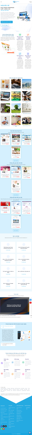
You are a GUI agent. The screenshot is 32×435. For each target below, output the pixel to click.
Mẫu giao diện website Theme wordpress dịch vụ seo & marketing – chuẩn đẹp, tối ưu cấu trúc (26, 211)
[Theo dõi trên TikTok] (4, 426)
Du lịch (26, 388)
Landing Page (24, 390)
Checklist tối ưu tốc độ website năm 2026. (8, 315)
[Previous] (1, 320)
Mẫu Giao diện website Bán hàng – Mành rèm (26, 142)
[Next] (3, 320)
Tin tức (29, 388)
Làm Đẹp (21, 389)
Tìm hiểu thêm (8, 262)
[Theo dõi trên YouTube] (4, 429)
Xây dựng (14, 390)
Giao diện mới (19, 390)
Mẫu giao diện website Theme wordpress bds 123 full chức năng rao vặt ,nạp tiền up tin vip (16, 225)
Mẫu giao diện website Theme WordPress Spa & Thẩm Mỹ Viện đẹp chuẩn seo (16, 175)
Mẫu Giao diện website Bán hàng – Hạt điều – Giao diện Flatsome (16, 155)
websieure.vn (3, 419)
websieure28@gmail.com (4, 416)
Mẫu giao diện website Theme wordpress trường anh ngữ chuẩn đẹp (5, 211)
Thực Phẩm (25, 389)
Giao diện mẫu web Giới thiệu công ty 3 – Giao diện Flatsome (16, 142)
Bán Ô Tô (10, 389)
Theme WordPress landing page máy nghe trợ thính (5, 142)
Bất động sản (6, 389)
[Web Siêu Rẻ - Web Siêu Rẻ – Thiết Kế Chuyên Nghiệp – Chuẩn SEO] (16, 2)
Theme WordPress (3, 388)
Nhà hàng (8, 390)
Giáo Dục (18, 389)
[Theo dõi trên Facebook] (2, 426)
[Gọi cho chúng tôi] (2, 429)
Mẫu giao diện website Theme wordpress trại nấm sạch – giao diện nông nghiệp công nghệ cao (26, 175)
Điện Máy (22, 388)
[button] (1, 2)
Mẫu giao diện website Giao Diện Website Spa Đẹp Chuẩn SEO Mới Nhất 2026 (5, 175)
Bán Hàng (12, 388)
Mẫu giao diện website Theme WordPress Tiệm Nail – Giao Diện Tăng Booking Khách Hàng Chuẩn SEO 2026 (16, 189)
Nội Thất (2, 389)
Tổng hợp (8, 388)
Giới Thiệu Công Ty (17, 388)
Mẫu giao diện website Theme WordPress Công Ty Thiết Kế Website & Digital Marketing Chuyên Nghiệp (16, 211)
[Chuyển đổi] (1, 326)
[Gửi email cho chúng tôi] (6, 426)
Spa (11, 390)
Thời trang (14, 389)
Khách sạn (4, 390)
